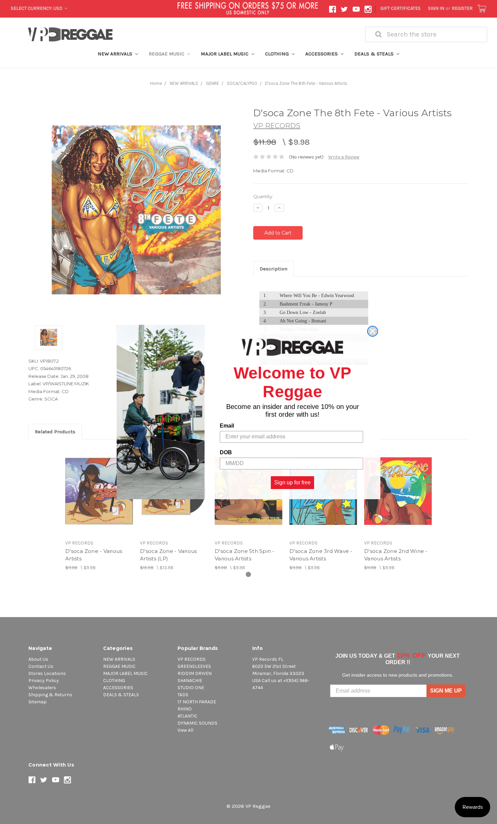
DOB (226, 452)
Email (227, 426)
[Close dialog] (373, 331)
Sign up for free (292, 482)
